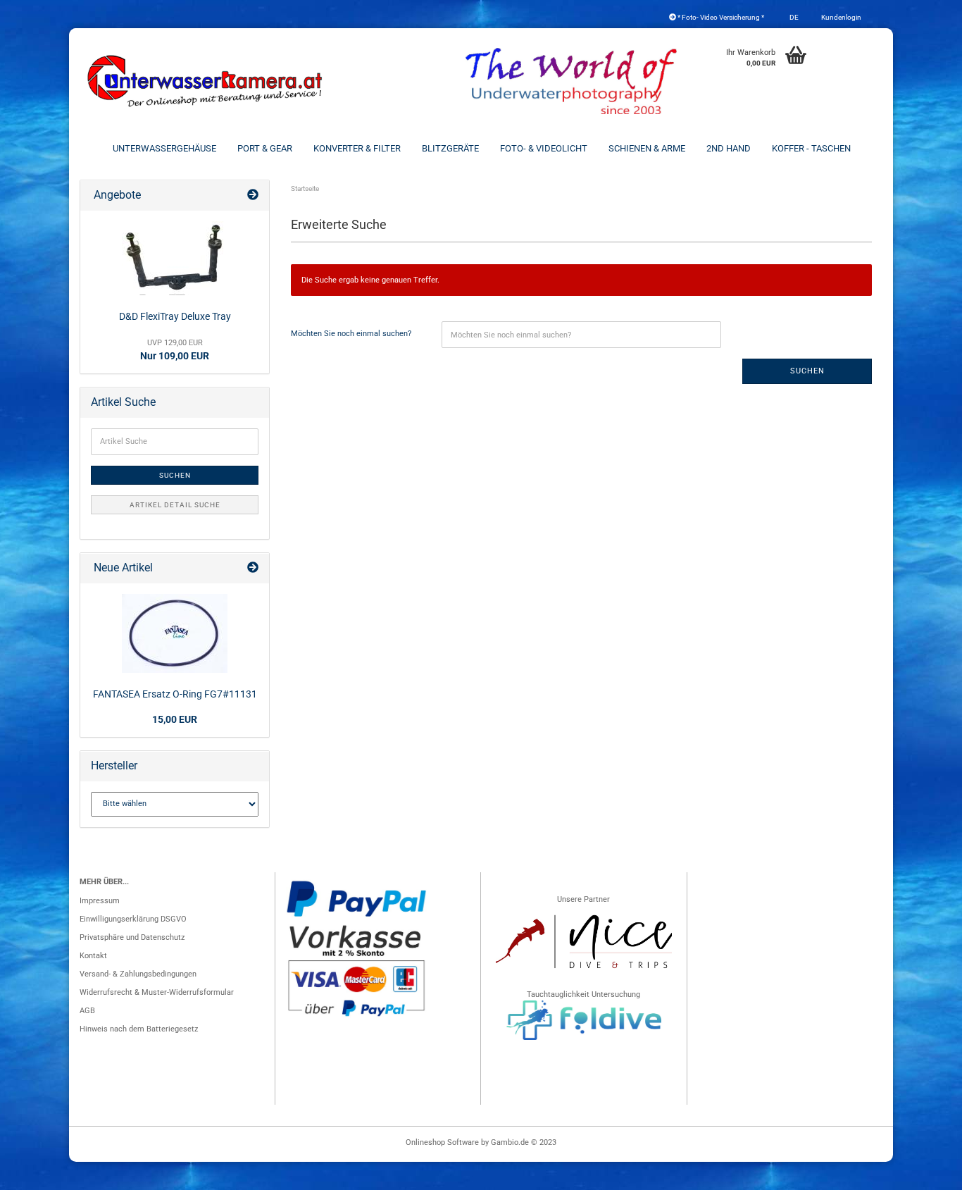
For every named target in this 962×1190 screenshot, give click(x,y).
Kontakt (93, 955)
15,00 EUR (174, 719)
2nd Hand (728, 148)
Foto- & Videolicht (543, 148)
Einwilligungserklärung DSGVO (133, 919)
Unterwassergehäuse (164, 148)
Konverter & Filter (357, 148)
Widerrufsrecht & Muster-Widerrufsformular (157, 992)
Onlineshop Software (442, 1142)
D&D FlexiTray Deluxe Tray (175, 316)
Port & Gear (264, 148)
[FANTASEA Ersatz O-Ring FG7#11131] (174, 633)
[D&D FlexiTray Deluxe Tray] (174, 258)
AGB (87, 1010)
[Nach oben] (923, 1172)
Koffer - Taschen (811, 148)
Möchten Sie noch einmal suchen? (351, 333)
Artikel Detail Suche (175, 505)
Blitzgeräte (450, 148)
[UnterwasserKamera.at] (206, 81)
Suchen (807, 371)
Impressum (100, 900)
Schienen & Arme (646, 148)
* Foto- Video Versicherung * (720, 17)
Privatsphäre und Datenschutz (132, 937)
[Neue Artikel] (252, 568)
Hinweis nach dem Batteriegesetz (139, 1029)
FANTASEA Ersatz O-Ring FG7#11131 (175, 694)
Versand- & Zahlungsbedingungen (138, 974)
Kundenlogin (840, 17)
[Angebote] (252, 195)
